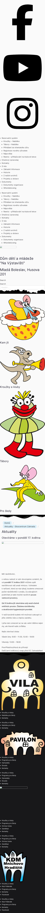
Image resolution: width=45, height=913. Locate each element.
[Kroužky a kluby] (22, 384)
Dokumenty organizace (13, 185)
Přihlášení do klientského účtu (16, 147)
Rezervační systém (10, 138)
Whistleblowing (9, 188)
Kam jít (4, 342)
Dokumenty (6, 182)
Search (3, 280)
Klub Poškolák (7, 886)
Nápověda (7, 154)
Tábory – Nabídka (10, 144)
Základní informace (11, 169)
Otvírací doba (7, 826)
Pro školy (5, 511)
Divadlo (4, 765)
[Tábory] (22, 458)
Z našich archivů (10, 175)
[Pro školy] (22, 508)
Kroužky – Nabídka (11, 141)
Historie (6, 172)
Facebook (5, 894)
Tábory (4, 461)
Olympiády (6, 763)
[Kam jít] (22, 339)
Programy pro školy (9, 760)
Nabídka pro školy (8, 715)
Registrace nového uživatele (15, 151)
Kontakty (5, 163)
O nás (4, 166)
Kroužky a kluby (10, 386)
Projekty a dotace (11, 179)
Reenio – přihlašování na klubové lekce (19, 157)
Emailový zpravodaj (10, 160)
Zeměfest (5, 829)
